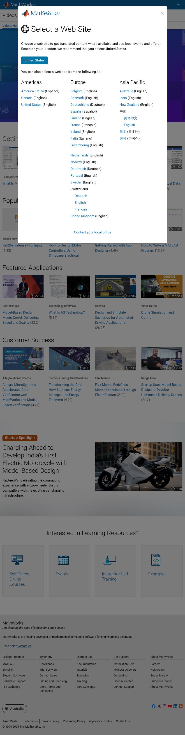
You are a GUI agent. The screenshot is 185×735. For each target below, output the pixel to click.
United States (31, 105)
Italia (74, 138)
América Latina (32, 91)
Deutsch (81, 196)
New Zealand (129, 105)
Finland (75, 118)
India (123, 98)
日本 (123, 132)
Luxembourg (79, 145)
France (75, 125)
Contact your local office (92, 232)
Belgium (76, 91)
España (75, 111)
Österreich (78, 169)
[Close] (162, 13)
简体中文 (130, 118)
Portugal (76, 176)
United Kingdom (82, 216)
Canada (26, 98)
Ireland (75, 132)
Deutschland (79, 105)
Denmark (77, 98)
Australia (126, 91)
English (80, 203)
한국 (123, 138)
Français (81, 209)
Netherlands (79, 155)
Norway (76, 162)
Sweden (76, 182)
